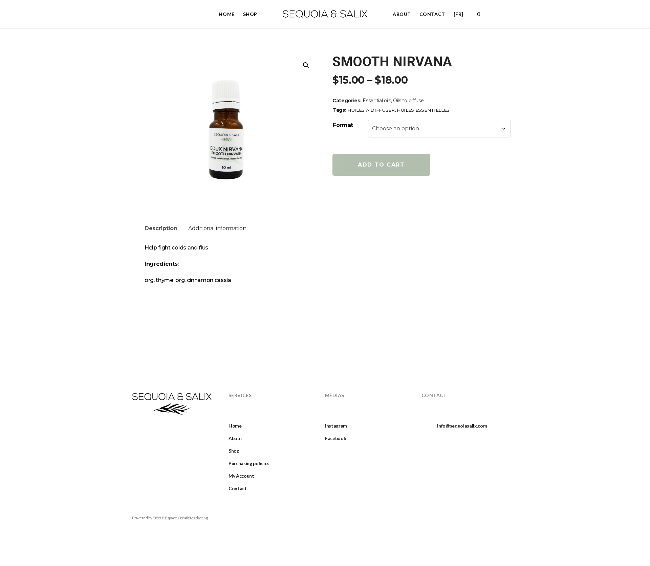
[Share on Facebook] (338, 199)
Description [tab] (161, 228)
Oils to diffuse (408, 100)
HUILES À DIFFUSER (371, 110)
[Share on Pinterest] (369, 199)
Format (343, 125)
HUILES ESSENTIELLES (423, 110)
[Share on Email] (385, 199)
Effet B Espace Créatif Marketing (180, 517)
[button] (306, 65)
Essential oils (377, 100)
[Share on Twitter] (354, 199)
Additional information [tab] (217, 228)
